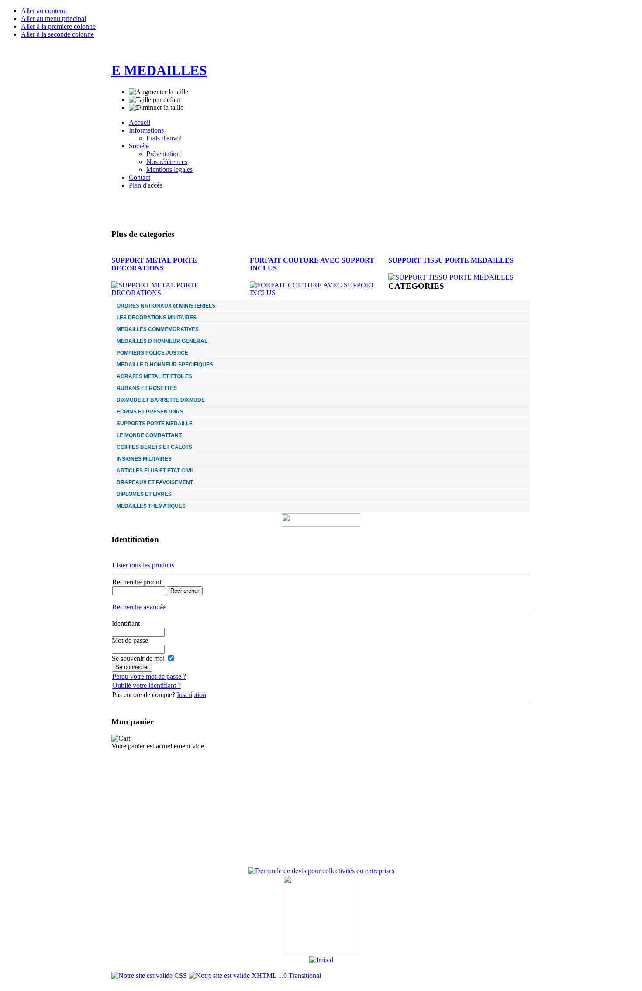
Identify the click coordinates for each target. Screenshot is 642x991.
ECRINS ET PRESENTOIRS (150, 412)
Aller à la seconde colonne (57, 34)
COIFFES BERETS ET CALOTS (154, 447)
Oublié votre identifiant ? (146, 685)
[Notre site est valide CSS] (150, 975)
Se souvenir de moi (138, 658)
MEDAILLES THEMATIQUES (151, 506)
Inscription (191, 694)
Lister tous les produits (143, 565)
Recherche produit (137, 582)
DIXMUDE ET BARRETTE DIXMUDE (161, 400)
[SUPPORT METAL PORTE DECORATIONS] (180, 293)
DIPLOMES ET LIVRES (144, 494)
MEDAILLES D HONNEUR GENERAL (162, 341)
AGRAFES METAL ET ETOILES (154, 376)
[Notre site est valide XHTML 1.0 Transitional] (255, 975)
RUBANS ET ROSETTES (147, 388)
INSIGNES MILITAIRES (144, 459)
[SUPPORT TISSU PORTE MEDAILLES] (451, 277)
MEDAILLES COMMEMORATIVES (158, 329)
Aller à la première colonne (58, 26)
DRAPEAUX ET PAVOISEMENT (155, 482)
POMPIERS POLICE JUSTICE (152, 353)
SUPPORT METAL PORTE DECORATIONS (154, 264)
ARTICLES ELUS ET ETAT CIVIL (155, 471)
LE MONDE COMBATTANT (149, 435)
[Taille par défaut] (154, 100)
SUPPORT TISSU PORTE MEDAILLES (451, 260)
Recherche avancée (139, 607)
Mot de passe (130, 640)
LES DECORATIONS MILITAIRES (157, 317)
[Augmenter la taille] (158, 92)
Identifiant (126, 623)
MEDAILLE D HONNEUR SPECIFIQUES (165, 365)
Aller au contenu (44, 10)
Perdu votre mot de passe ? (149, 676)
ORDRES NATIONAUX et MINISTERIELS (166, 306)
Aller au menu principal (53, 18)
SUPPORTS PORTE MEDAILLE (155, 423)
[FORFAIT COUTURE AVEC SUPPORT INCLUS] (319, 293)
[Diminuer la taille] (156, 108)
